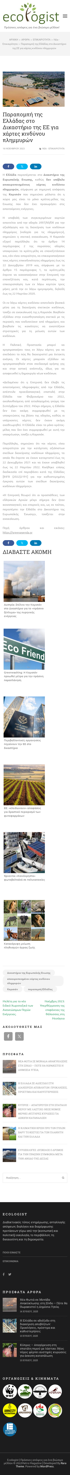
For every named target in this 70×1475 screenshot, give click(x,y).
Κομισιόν (12, 989)
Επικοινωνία (10, 1261)
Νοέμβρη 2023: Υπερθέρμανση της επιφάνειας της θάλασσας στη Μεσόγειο (52, 1009)
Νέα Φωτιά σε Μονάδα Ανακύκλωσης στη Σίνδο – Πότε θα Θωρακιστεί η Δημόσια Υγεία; (43, 1303)
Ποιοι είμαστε (11, 1252)
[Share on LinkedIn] (35, 166)
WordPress (47, 1466)
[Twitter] (9, 1274)
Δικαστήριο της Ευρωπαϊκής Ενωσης (28, 972)
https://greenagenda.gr (17, 532)
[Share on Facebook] (8, 166)
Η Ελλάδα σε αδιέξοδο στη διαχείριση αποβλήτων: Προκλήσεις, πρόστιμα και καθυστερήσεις (37, 1326)
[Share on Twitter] (22, 166)
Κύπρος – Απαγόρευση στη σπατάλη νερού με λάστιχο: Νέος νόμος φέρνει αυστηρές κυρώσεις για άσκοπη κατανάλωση (43, 1350)
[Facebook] (4, 1274)
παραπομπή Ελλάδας (40, 989)
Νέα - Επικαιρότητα (53, 148)
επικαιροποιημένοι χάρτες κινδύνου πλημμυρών (28, 981)
